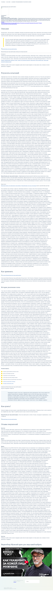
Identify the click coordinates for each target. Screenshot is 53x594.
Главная (3, 1)
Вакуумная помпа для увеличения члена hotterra (11, 185)
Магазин (8, 1)
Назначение (31, 23)
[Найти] (37, 581)
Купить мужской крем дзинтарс (9, 381)
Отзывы (40, 23)
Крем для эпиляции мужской (24, 60)
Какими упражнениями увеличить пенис (21, 1)
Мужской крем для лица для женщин (28, 185)
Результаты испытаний (24, 23)
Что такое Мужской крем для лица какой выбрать (10, 23)
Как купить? (36, 23)
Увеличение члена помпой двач (36, 60)
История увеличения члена (8, 383)
